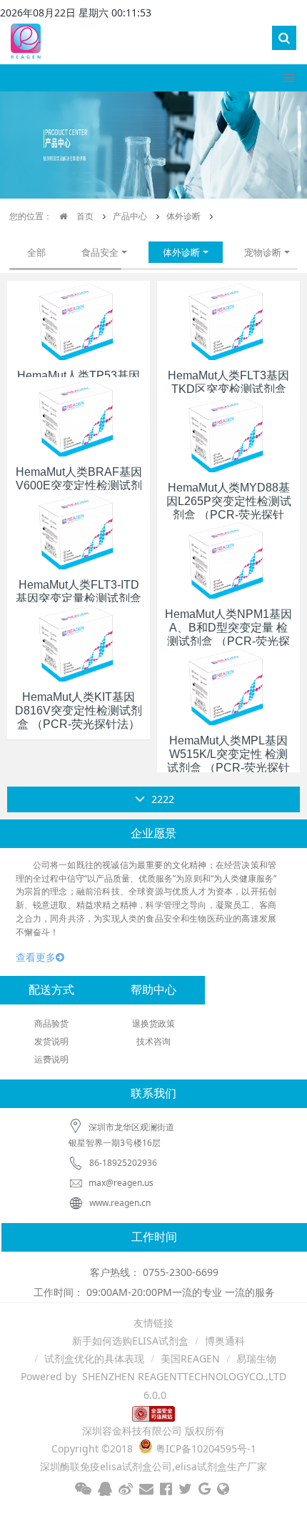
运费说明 (51, 1059)
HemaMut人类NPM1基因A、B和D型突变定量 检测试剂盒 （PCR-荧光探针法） (228, 635)
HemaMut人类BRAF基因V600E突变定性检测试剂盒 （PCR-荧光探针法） (79, 485)
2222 (161, 799)
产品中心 (130, 216)
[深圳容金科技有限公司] (26, 39)
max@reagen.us (120, 1183)
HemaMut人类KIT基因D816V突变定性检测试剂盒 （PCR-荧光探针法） (78, 710)
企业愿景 (153, 833)
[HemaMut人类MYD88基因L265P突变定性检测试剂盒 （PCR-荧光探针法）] (228, 431)
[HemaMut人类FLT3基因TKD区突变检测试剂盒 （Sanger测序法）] (228, 319)
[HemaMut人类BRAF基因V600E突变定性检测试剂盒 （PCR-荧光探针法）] (78, 415)
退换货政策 (153, 1023)
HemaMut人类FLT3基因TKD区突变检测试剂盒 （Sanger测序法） (228, 389)
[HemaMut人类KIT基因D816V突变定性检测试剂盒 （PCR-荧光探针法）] (78, 640)
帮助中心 (153, 990)
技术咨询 (153, 1041)
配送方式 (51, 990)
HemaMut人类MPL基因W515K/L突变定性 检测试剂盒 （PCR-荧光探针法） (228, 761)
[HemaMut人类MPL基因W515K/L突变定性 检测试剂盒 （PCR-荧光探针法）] (228, 684)
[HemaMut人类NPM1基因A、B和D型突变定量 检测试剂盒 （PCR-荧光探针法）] (228, 557)
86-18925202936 (123, 1163)
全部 (36, 252)
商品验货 (51, 1023)
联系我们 (153, 1093)
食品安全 (100, 252)
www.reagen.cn (120, 1203)
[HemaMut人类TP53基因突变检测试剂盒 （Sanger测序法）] (78, 319)
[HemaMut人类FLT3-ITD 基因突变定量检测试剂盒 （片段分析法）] (78, 528)
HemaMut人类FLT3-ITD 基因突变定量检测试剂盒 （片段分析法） (78, 598)
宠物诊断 (262, 252)
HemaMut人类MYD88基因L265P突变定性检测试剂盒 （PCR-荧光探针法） (228, 508)
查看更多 (36, 957)
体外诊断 (183, 216)
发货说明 (51, 1041)
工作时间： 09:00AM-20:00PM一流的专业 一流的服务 (154, 1292)
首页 (84, 216)
